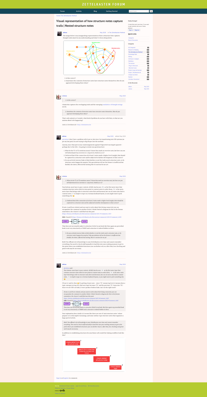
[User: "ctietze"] (58, 97)
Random (130, 77)
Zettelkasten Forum (103, 4)
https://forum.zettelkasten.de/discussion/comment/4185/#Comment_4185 (96, 217)
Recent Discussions (133, 40)
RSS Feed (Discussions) (93, 386)
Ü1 (114, 189)
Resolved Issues (133, 68)
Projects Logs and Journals (135, 70)
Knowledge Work (132, 54)
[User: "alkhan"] (59, 33)
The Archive (131, 63)
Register (66, 378)
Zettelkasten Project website (66, 386)
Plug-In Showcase (133, 65)
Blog (95, 11)
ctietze (64, 96)
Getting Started (111, 11)
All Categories (131, 47)
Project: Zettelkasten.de (134, 72)
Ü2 (103, 187)
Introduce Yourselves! (133, 79)
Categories (131, 38)
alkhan (65, 32)
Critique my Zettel (133, 74)
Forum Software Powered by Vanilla (60, 390)
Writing (130, 56)
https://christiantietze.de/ (84, 124)
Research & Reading (133, 50)
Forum (62, 11)
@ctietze (65, 139)
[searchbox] (139, 11)
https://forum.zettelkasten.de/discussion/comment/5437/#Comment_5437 (86, 214)
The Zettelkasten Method (117, 32)
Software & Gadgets (133, 59)
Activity (79, 11)
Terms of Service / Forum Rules (64, 388)
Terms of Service (60, 393)
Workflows (131, 61)
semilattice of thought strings (112, 104)
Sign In (58, 378)
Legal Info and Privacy (81, 386)
